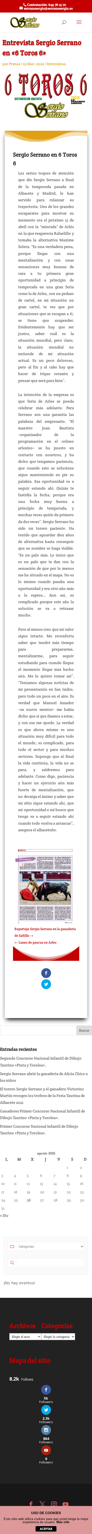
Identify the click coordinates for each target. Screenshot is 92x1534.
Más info (62, 1522)
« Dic (4, 1215)
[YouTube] (65, 1505)
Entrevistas (56, 63)
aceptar (46, 1529)
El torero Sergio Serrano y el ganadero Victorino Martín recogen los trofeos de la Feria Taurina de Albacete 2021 (42, 1095)
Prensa (14, 63)
